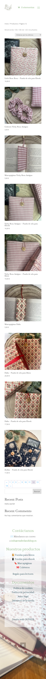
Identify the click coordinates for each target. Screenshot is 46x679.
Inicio (7, 24)
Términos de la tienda (23, 600)
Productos (14, 24)
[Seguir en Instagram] (23, 645)
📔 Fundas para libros (23, 555)
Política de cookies (23, 588)
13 (37, 482)
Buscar (37, 491)
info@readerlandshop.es (24, 541)
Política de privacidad (23, 592)
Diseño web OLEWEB (23, 619)
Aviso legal (23, 596)
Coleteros (23, 567)
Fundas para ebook (23, 559)
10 (26, 482)
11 (29, 482)
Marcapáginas (23, 563)
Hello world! (10, 504)
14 (7, 486)
